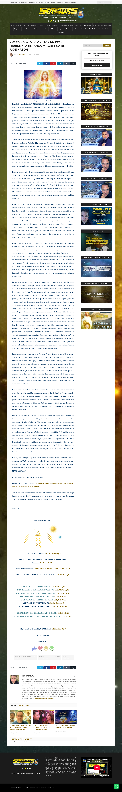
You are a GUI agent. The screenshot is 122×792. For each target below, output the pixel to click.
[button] (116, 786)
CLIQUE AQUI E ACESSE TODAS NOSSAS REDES (25, 773)
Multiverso (37, 29)
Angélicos (61, 29)
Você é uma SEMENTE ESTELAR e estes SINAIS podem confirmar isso (41, 727)
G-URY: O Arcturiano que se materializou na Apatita (65, 726)
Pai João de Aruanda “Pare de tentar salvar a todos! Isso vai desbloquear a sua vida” (20, 727)
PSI (55, 787)
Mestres (68, 29)
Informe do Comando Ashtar (69, 25)
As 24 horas (52, 29)
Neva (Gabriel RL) (22, 54)
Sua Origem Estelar (85, 25)
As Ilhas (45, 29)
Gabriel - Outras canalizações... (49, 658)
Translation (61, 32)
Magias (16, 29)
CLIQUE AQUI (60, 596)
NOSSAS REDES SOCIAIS (68, 21)
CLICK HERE (63, 613)
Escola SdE (26, 25)
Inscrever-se (97, 65)
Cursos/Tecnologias (37, 25)
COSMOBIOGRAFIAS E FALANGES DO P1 (52, 568)
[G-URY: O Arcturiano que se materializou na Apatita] (66, 717)
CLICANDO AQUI (53, 553)
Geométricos (26, 29)
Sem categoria (66, 658)
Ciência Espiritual (103, 29)
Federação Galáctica (51, 25)
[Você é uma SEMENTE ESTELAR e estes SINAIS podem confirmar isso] (43, 717)
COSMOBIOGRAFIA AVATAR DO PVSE (25, 658)
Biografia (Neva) (16, 25)
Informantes (83, 29)
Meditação (92, 29)
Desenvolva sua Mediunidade (102, 25)
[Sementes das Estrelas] (61, 12)
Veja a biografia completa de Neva (43, 698)
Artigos (75, 29)
